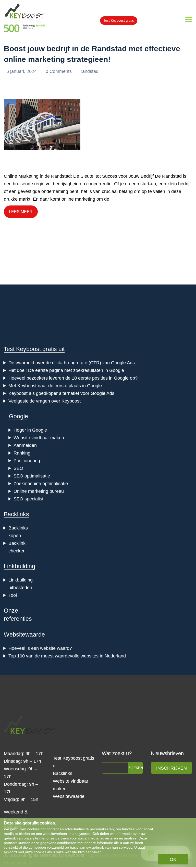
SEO (18, 468)
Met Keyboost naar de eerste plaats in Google (55, 385)
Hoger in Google (30, 430)
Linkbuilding (19, 566)
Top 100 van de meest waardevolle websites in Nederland (67, 655)
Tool (12, 595)
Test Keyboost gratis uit (34, 349)
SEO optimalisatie (32, 475)
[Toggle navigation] (188, 19)
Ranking (22, 453)
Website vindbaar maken (39, 437)
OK (173, 859)
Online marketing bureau (39, 491)
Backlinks (16, 514)
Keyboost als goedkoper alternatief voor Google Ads (61, 393)
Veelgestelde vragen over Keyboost (44, 401)
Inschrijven (171, 768)
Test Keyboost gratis (118, 20)
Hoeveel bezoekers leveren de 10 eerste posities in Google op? (73, 378)
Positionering (27, 460)
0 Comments (59, 71)
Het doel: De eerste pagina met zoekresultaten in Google (66, 370)
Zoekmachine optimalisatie (41, 483)
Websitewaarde (24, 634)
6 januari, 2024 (22, 71)
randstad (90, 71)
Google (18, 416)
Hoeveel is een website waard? (40, 648)
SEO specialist (28, 498)
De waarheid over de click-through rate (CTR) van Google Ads (71, 362)
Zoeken (135, 768)
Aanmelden (25, 445)
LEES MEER (21, 212)
